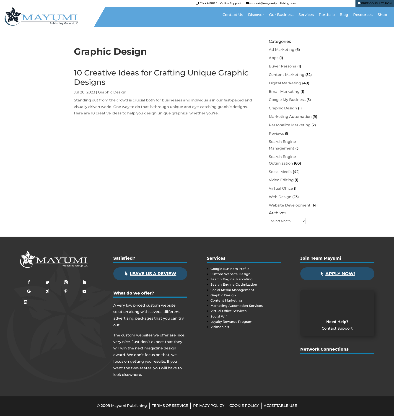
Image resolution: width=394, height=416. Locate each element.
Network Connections (324, 349)
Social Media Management (232, 290)
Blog (344, 15)
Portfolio (327, 15)
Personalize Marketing (290, 125)
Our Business (281, 15)
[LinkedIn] (333, 4)
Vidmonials (219, 327)
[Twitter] (318, 4)
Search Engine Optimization (233, 284)
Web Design (280, 197)
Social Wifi (219, 316)
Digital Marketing (285, 83)
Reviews (276, 133)
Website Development (290, 205)
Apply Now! (340, 273)
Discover (256, 15)
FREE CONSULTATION (376, 3)
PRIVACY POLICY (208, 405)
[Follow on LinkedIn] (84, 282)
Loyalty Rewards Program (231, 322)
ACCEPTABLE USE (280, 405)
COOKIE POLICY (244, 405)
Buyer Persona (282, 66)
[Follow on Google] (29, 291)
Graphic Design (112, 92)
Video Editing (281, 180)
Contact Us (233, 15)
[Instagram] (310, 4)
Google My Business (287, 100)
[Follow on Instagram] (66, 282)
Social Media (280, 172)
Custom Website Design (230, 274)
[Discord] (349, 4)
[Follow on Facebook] (29, 282)
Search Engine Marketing (231, 279)
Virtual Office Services (228, 311)
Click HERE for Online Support (220, 3)
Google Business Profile (229, 269)
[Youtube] (325, 4)
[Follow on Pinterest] (66, 291)
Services (306, 15)
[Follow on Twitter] (47, 282)
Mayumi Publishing (129, 405)
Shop (382, 15)
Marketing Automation (290, 116)
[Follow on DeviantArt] (47, 291)
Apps (273, 58)
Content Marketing (286, 74)
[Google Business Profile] (341, 4)
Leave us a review (153, 273)
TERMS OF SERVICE (170, 405)
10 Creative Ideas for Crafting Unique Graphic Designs (161, 77)
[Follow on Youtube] (84, 291)
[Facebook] (302, 4)
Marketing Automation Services (236, 306)
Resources (363, 15)
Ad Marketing (281, 49)
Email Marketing (284, 91)
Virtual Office (281, 188)
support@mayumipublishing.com (272, 3)
